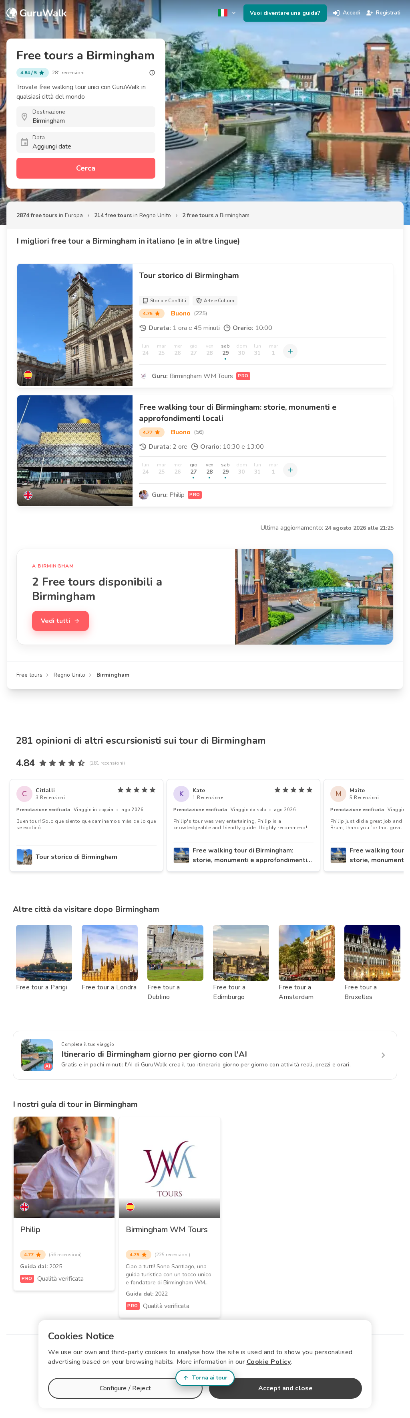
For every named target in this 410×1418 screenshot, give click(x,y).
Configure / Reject (125, 1388)
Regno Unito (69, 675)
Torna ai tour (209, 1377)
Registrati (388, 12)
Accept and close (285, 1388)
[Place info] (152, 72)
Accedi (351, 12)
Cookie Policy (269, 1361)
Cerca (85, 168)
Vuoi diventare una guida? (285, 13)
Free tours (29, 675)
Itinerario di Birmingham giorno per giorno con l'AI (154, 1054)
